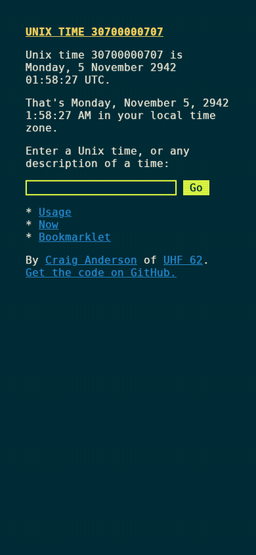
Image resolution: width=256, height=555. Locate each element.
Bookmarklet (75, 237)
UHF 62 (183, 260)
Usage (55, 212)
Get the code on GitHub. (101, 272)
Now (48, 224)
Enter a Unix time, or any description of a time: (108, 157)
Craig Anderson (91, 260)
